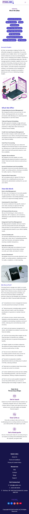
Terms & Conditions (14, 459)
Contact (14, 472)
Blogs (14, 475)
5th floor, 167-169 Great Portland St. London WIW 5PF (15, 491)
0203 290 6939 (15, 488)
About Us (14, 457)
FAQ (14, 469)
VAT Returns (22, 40)
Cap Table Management (15, 31)
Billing (21, 22)
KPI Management (14, 34)
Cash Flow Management (14, 28)
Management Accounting (14, 37)
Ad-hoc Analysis (11, 22)
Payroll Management (9, 40)
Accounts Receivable (14, 19)
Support (14, 478)
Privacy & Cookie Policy (14, 462)
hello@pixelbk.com (15, 485)
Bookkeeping (14, 25)
